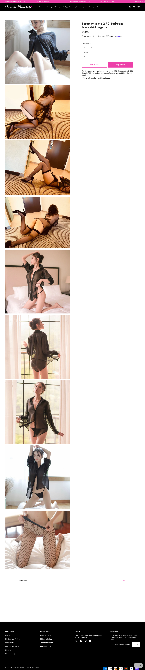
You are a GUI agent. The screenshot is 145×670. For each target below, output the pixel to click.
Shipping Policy (46, 639)
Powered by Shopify (33, 667)
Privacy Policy (45, 635)
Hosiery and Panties (12, 639)
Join (136, 644)
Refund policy (45, 646)
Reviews (23, 580)
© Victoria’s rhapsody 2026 (14, 667)
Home (7, 635)
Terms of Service (46, 643)
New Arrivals (10, 654)
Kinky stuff (9, 643)
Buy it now (120, 65)
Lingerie (8, 650)
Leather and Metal (12, 646)
